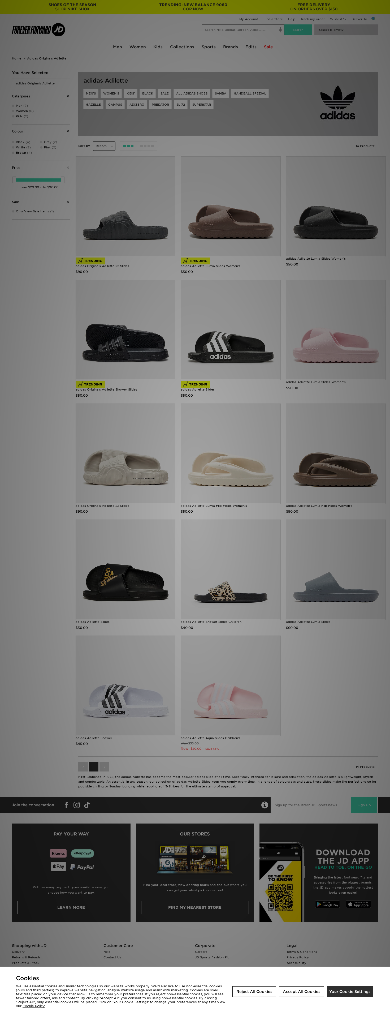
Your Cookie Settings (349, 991)
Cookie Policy (34, 1006)
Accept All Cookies (301, 991)
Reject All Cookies (254, 991)
